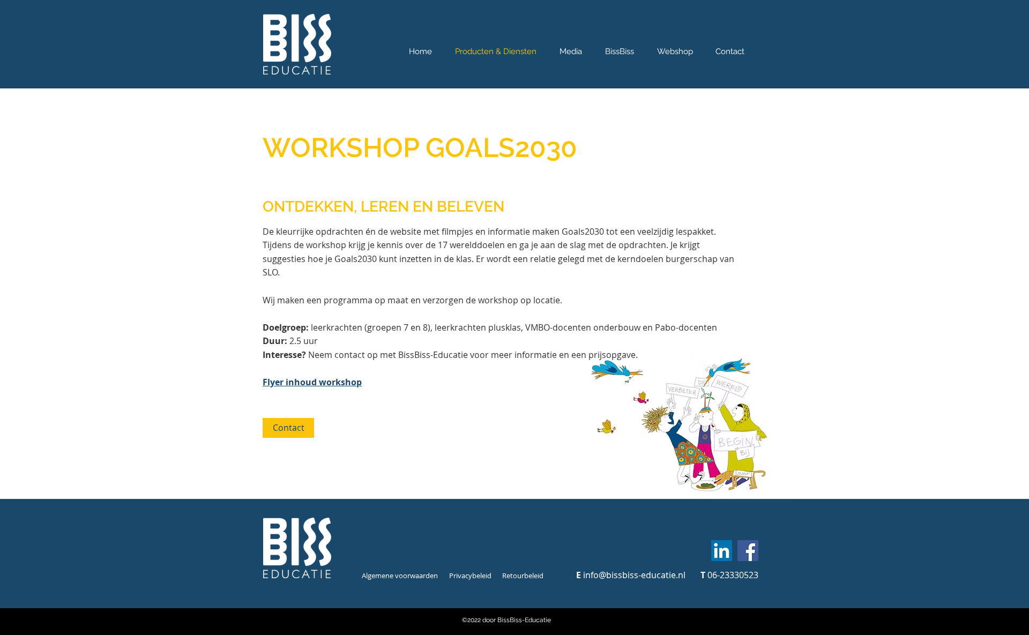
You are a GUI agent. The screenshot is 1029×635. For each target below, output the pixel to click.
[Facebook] (747, 550)
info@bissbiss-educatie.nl (634, 575)
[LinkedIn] (721, 550)
